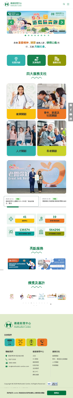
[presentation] (29, 35)
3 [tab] (32, 35)
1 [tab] (25, 35)
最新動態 (36, 362)
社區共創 (36, 365)
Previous (11, 22)
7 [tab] (45, 35)
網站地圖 (36, 375)
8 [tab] (42, 303)
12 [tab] (36, 305)
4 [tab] (35, 35)
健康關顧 (55, 356)
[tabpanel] (21, 201)
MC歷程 (35, 359)
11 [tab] (34, 305)
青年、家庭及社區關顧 (59, 359)
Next (62, 22)
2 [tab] (29, 35)
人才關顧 (55, 362)
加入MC (35, 371)
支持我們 (36, 368)
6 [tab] (41, 35)
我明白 (56, 393)
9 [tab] (44, 303)
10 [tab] (47, 303)
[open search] (64, 4)
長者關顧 (55, 365)
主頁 (34, 356)
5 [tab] (38, 35)
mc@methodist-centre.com (19, 366)
